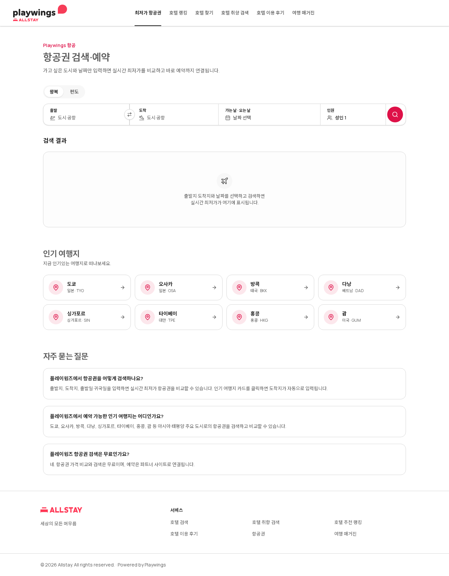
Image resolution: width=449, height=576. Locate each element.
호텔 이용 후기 (270, 13)
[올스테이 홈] (40, 13)
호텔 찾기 (204, 13)
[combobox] (90, 117)
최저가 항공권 (148, 13)
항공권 (258, 534)
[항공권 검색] (395, 114)
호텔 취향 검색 (235, 13)
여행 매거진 (303, 13)
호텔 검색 (179, 522)
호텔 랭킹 (178, 13)
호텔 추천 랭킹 (348, 522)
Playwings (155, 565)
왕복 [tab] (54, 91)
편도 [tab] (74, 91)
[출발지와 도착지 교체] (129, 114)
